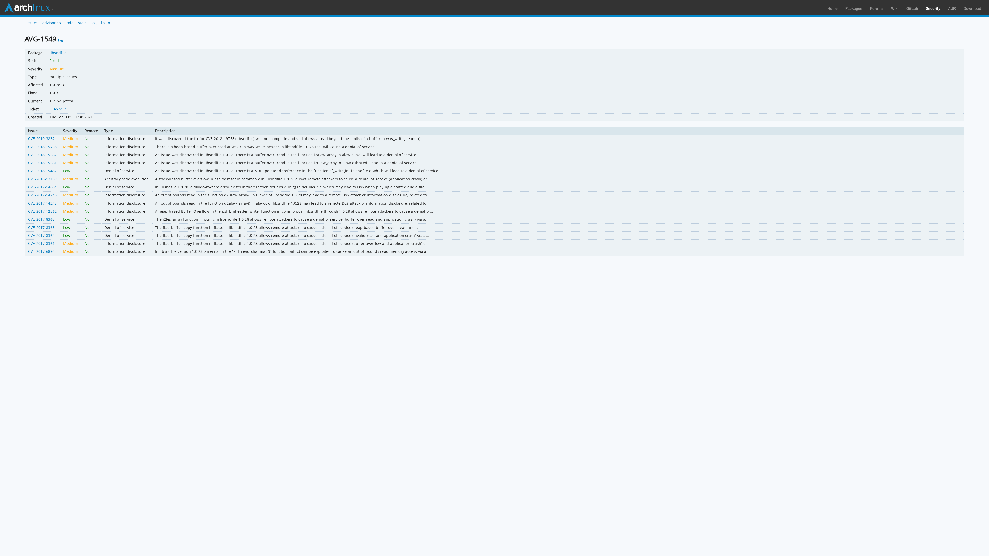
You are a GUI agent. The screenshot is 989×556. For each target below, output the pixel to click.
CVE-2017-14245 (42, 203)
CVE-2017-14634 (42, 187)
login (105, 22)
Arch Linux (28, 8)
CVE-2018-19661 (42, 162)
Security (933, 8)
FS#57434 (58, 109)
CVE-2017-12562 (42, 211)
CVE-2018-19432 (42, 170)
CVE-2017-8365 (41, 219)
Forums (876, 8)
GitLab (912, 8)
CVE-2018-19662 (42, 154)
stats (82, 22)
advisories (51, 22)
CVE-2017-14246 (42, 195)
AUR (952, 8)
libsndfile (57, 52)
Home (833, 8)
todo (69, 22)
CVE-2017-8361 (41, 243)
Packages (853, 8)
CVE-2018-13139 (42, 179)
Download (972, 8)
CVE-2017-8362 (41, 235)
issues (32, 22)
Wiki (895, 8)
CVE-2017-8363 (41, 227)
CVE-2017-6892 (41, 251)
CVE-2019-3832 (41, 138)
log (94, 22)
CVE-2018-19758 (42, 146)
